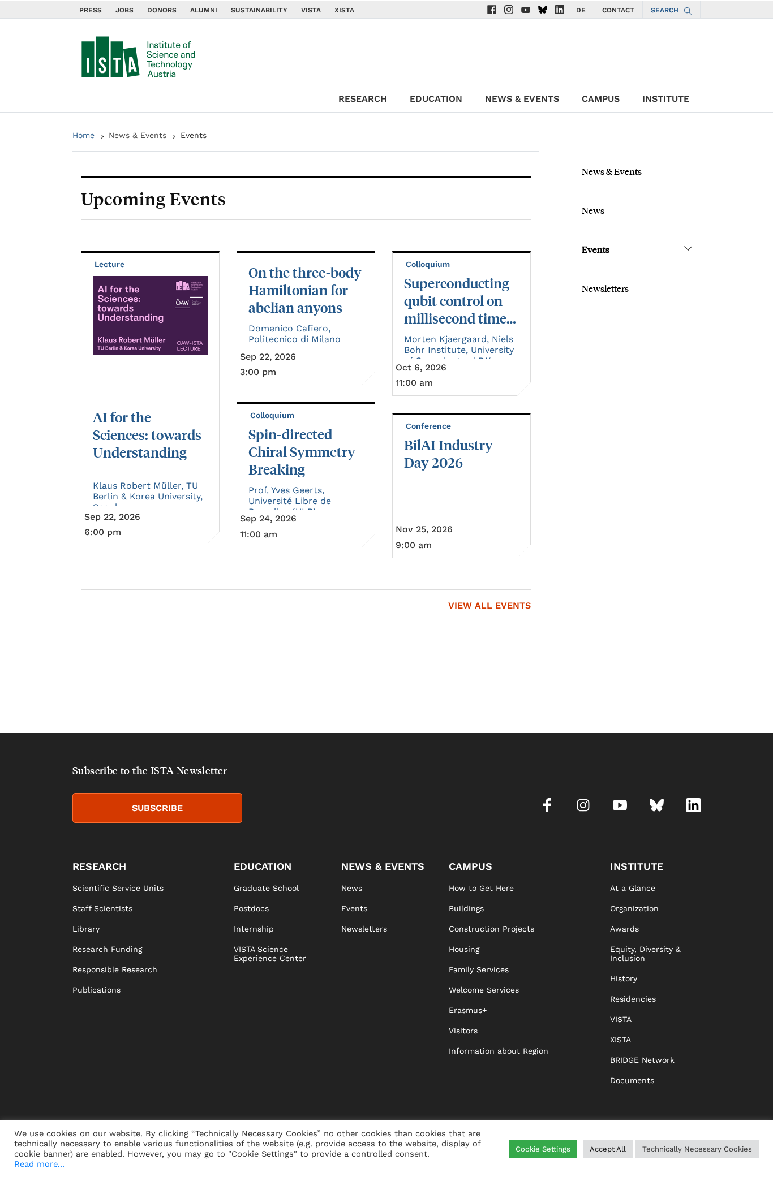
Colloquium (273, 415)
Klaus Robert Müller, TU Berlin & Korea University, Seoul (148, 496)
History (623, 978)
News (593, 210)
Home (83, 135)
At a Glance (632, 888)
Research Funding (107, 949)
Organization (634, 908)
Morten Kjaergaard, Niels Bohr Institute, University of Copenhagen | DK (459, 350)
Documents (632, 1080)
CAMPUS (601, 98)
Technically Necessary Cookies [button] (697, 1149)
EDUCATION (436, 98)
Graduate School (266, 888)
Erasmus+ (468, 1010)
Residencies (633, 998)
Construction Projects (491, 928)
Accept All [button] (608, 1149)
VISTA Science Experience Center (270, 954)
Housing (464, 949)
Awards (624, 928)
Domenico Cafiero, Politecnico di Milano (294, 333)
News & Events (137, 135)
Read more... (39, 1164)
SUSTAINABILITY (259, 10)
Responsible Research (114, 969)
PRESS (90, 10)
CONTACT (618, 10)
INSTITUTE (665, 98)
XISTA (344, 10)
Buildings (466, 908)
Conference (429, 425)
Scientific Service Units (118, 888)
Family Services (479, 969)
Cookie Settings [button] (543, 1149)
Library (86, 928)
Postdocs (251, 908)
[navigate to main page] (137, 54)
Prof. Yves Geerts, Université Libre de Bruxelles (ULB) (289, 501)
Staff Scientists (102, 908)
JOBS (124, 10)
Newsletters (605, 288)
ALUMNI (203, 10)
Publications (96, 989)
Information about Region (498, 1050)
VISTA (311, 10)
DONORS (162, 10)
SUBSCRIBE (157, 808)
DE (581, 10)
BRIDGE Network (642, 1059)
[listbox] (306, 405)
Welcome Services (484, 989)
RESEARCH (362, 98)
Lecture (111, 264)
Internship (254, 928)
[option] (306, 405)
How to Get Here (481, 888)
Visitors (463, 1030)
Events (595, 249)
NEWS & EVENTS (522, 98)
